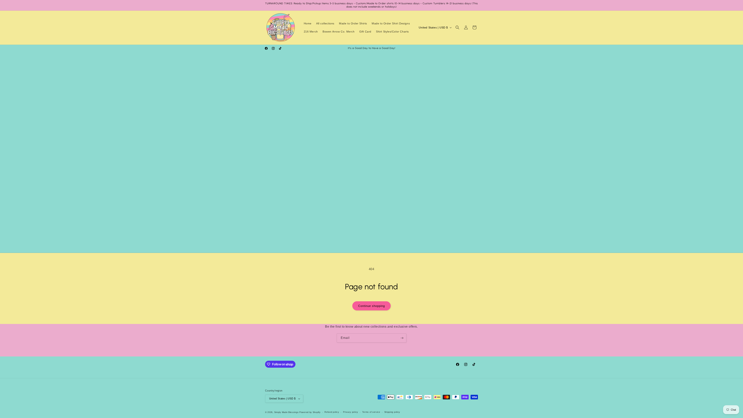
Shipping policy (392, 412)
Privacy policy (350, 412)
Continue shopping (371, 306)
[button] (457, 27)
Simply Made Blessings (286, 412)
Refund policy (331, 412)
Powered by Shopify (310, 412)
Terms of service (371, 412)
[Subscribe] (402, 338)
